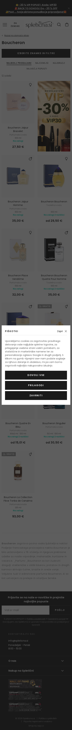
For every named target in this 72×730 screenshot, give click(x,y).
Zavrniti (36, 395)
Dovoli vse (36, 375)
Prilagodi (36, 385)
